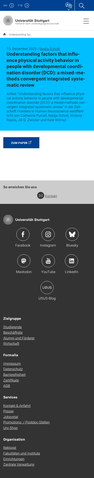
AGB (6, 385)
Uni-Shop (10, 427)
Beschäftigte (13, 332)
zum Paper (19, 143)
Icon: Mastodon (23, 260)
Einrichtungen (13, 458)
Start (4, 34)
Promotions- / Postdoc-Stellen (26, 422)
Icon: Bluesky (72, 234)
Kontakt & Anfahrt (17, 405)
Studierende (12, 327)
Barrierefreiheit (14, 374)
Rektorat (9, 447)
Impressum (12, 363)
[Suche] (81, 5)
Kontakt (51, 195)
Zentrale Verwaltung (18, 464)
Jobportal (10, 416)
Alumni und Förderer (19, 338)
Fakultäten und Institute (21, 453)
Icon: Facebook (23, 234)
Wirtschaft (11, 343)
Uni (5, 5)
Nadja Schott (50, 48)
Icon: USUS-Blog (47, 287)
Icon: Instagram (48, 234)
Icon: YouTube (48, 260)
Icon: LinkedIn (71, 260)
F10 (20, 5)
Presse (8, 411)
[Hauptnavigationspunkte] (86, 20)
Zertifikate (11, 380)
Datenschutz (13, 368)
